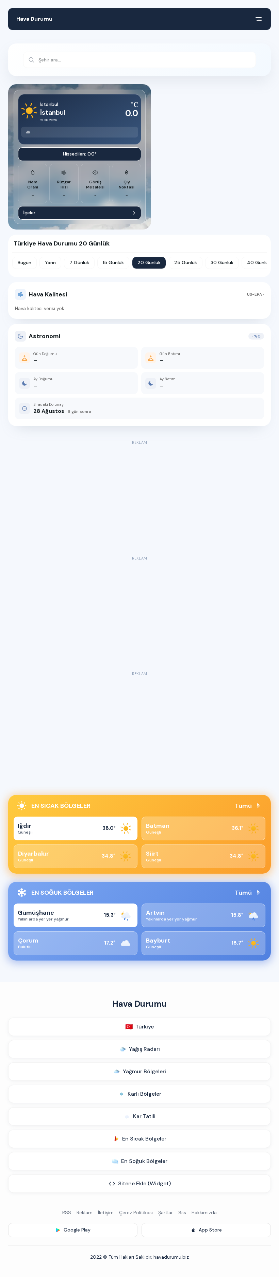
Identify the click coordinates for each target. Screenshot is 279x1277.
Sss (182, 1212)
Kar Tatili (144, 1116)
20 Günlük (149, 262)
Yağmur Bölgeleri (144, 1071)
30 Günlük (222, 262)
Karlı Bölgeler (144, 1093)
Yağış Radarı (144, 1049)
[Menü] (259, 19)
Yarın (50, 262)
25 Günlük (185, 262)
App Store (210, 1230)
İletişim (106, 1212)
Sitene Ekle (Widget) (144, 1183)
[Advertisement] (139, 494)
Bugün (24, 262)
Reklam (85, 1212)
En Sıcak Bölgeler (144, 1138)
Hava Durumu (34, 18)
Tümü (243, 806)
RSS (66, 1212)
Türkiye (139, 1027)
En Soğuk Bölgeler (144, 1161)
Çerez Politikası (136, 1212)
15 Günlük (113, 262)
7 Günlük (79, 262)
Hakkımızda (204, 1212)
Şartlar (165, 1212)
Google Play (77, 1230)
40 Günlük (258, 262)
